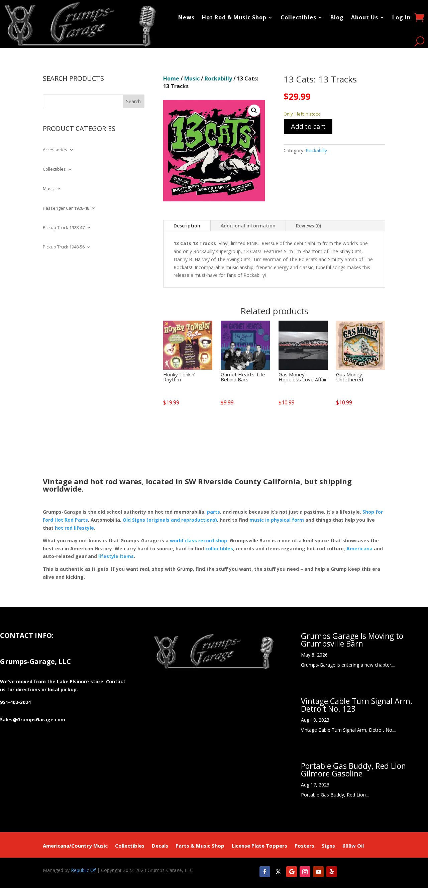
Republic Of (83, 870)
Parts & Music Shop (200, 846)
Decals (160, 846)
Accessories (55, 150)
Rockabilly (218, 78)
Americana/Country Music (75, 846)
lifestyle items (116, 556)
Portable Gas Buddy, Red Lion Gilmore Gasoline (353, 769)
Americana (359, 548)
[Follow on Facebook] (264, 871)
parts (213, 512)
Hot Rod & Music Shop (234, 17)
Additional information (248, 225)
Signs (328, 846)
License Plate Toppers (259, 846)
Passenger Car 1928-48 (66, 208)
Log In (401, 17)
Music (49, 188)
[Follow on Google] (291, 871)
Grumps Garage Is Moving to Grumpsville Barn (352, 640)
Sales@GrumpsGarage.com (32, 719)
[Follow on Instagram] (305, 871)
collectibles (219, 548)
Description (187, 225)
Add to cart (308, 126)
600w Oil (353, 846)
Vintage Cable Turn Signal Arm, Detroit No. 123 (356, 705)
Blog (337, 17)
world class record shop (198, 540)
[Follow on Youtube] (318, 871)
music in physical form (276, 520)
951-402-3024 (15, 702)
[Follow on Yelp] (331, 871)
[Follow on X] (278, 871)
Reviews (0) (308, 225)
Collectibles (298, 17)
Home (171, 78)
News (186, 17)
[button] (254, 111)
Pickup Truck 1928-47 (64, 227)
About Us (364, 17)
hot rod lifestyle (74, 528)
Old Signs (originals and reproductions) (170, 520)
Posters (304, 846)
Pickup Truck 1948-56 (64, 247)
